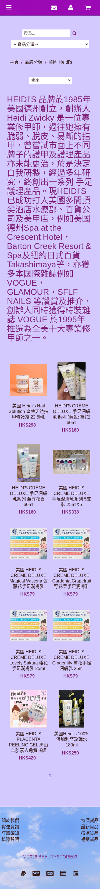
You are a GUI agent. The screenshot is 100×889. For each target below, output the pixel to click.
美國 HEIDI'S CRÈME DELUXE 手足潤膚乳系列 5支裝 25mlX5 (71, 496)
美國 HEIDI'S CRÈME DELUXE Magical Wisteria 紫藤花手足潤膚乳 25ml (28, 578)
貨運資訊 (10, 827)
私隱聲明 (10, 839)
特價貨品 (90, 820)
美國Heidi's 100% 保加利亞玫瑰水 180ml (71, 739)
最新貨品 (90, 827)
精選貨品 (90, 833)
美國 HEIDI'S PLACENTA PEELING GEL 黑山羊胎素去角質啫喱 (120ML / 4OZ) (28, 742)
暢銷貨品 (90, 839)
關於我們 (10, 820)
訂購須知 (10, 833)
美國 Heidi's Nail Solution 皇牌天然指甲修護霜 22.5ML (28, 411)
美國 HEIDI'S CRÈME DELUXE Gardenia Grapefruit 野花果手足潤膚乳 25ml (71, 578)
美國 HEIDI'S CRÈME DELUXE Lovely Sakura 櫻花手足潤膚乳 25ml (28, 660)
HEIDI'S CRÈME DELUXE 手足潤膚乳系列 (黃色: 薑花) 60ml (71, 414)
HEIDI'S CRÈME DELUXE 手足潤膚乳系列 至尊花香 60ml (28, 496)
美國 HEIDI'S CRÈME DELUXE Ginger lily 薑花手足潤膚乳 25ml (71, 660)
